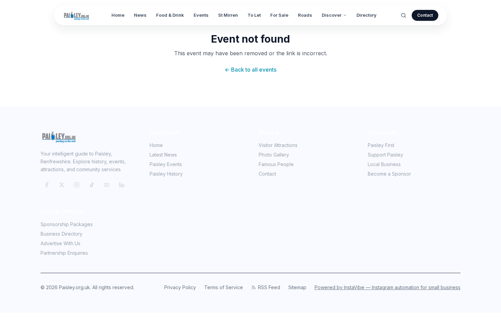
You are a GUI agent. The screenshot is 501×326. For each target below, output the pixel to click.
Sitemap (297, 287)
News (140, 15)
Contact (425, 15)
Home (117, 15)
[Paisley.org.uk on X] (62, 185)
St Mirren (228, 15)
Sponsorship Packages (67, 224)
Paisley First (381, 145)
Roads (305, 15)
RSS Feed (269, 287)
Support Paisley (385, 155)
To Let (254, 15)
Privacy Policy (180, 287)
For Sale (279, 15)
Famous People (276, 164)
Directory (366, 15)
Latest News (163, 155)
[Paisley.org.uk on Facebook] (47, 185)
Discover (331, 15)
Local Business (384, 164)
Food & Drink (170, 15)
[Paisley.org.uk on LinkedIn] (122, 185)
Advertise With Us (60, 243)
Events (201, 15)
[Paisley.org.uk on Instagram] (77, 185)
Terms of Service (223, 287)
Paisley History (166, 174)
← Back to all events (250, 69)
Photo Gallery (274, 155)
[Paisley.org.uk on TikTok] (92, 185)
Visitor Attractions (278, 145)
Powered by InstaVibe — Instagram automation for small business (387, 287)
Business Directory (61, 234)
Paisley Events (166, 164)
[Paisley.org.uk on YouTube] (107, 185)
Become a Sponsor (389, 174)
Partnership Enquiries (64, 253)
